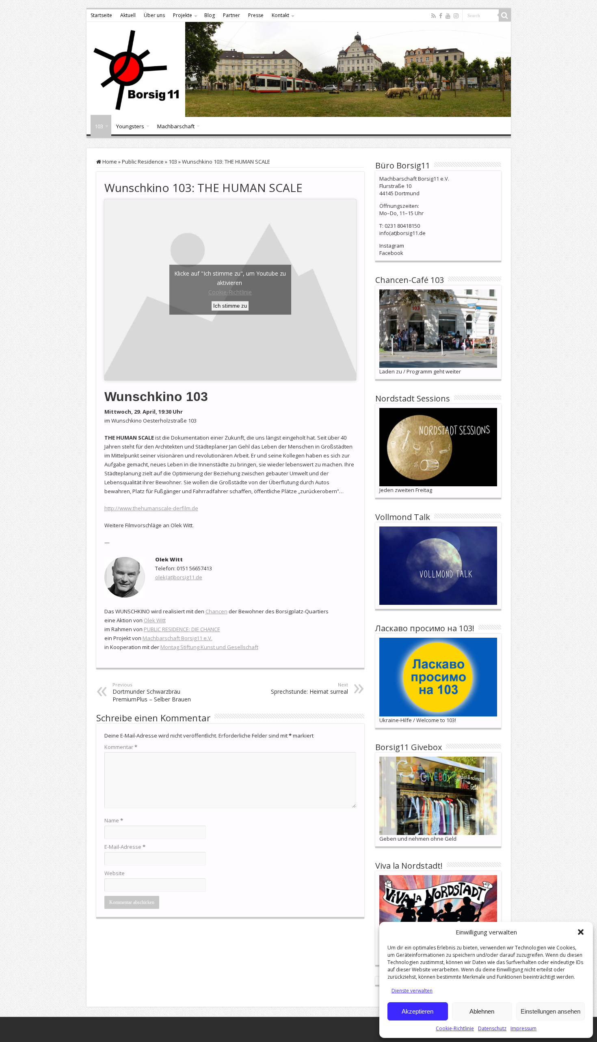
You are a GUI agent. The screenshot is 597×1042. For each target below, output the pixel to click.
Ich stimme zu (230, 306)
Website (114, 873)
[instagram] (456, 16)
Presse (256, 15)
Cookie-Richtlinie (455, 1028)
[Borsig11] (299, 69)
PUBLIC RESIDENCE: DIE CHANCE (182, 629)
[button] (581, 932)
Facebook (391, 253)
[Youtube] (448, 16)
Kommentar (120, 747)
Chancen (216, 611)
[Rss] (433, 16)
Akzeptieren (417, 1011)
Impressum (523, 1028)
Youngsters (130, 126)
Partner (231, 15)
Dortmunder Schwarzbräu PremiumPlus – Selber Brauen (151, 692)
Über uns (154, 15)
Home (109, 161)
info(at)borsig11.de (402, 233)
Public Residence (143, 161)
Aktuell (128, 15)
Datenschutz (492, 1028)
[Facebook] (440, 16)
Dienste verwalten (412, 990)
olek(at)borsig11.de (178, 577)
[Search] (505, 15)
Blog (209, 15)
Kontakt (280, 15)
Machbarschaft (176, 126)
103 (99, 126)
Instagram (391, 245)
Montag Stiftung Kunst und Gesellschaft (209, 647)
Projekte (182, 15)
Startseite (101, 15)
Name (113, 820)
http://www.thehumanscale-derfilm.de (151, 508)
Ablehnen (481, 1011)
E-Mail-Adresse (124, 846)
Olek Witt (155, 620)
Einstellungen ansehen (550, 1011)
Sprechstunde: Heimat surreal (309, 688)
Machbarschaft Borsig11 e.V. (177, 638)
